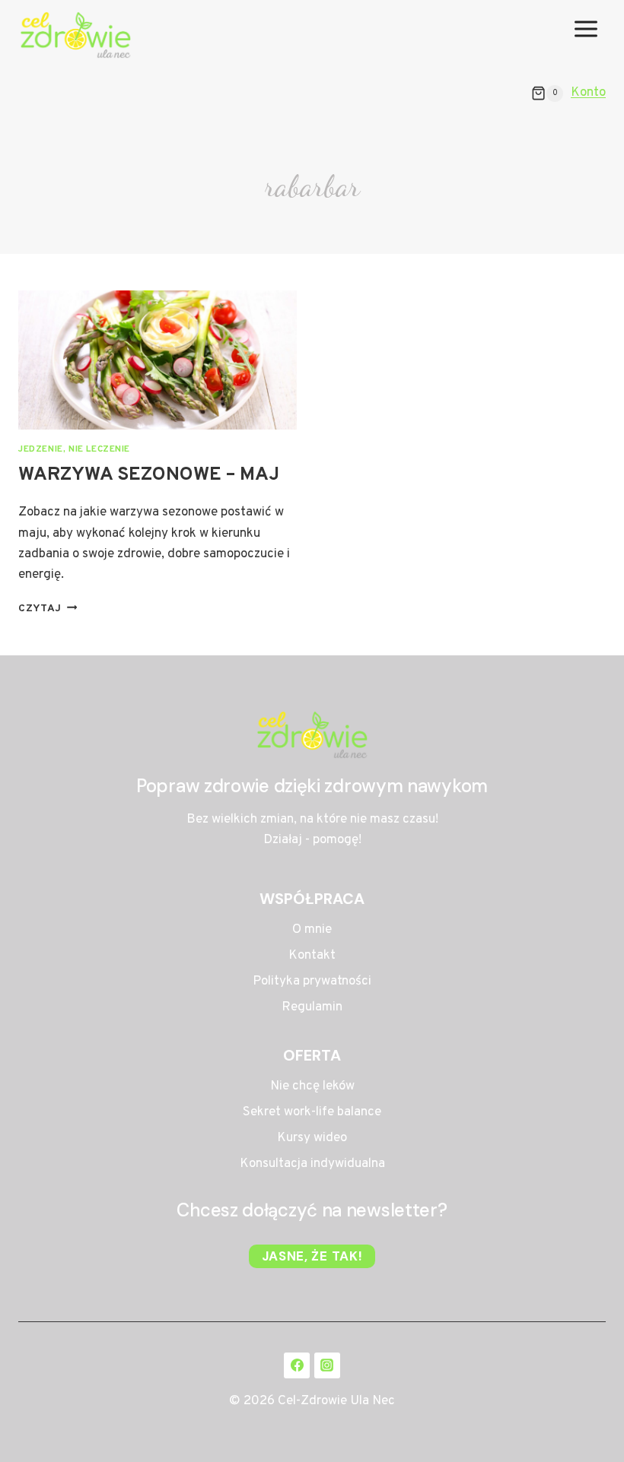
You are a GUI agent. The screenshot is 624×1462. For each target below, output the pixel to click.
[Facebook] (297, 1365)
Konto (588, 92)
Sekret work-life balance (312, 1112)
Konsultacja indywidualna (312, 1164)
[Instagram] (327, 1365)
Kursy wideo (312, 1138)
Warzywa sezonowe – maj (148, 475)
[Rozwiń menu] (585, 35)
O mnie (312, 929)
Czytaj (47, 608)
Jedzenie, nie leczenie (74, 449)
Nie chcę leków (312, 1086)
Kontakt (312, 955)
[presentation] (157, 360)
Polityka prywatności (312, 981)
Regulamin (312, 1007)
